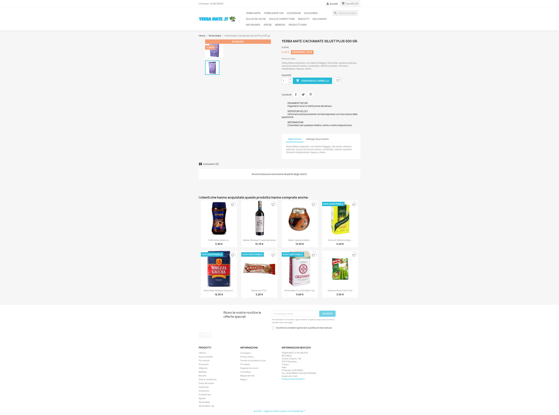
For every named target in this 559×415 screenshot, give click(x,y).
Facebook (202, 335)
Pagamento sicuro (249, 368)
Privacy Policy (247, 356)
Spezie (268, 24)
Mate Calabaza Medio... (299, 240)
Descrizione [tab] (294, 139)
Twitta (303, 94)
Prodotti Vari (297, 24)
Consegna (245, 353)
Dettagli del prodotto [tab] (317, 139)
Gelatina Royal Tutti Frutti (340, 290)
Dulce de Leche (256, 19)
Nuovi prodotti (206, 356)
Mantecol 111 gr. (259, 290)
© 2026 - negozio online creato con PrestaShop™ (279, 411)
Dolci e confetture (282, 19)
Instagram (208, 335)
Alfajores (311, 13)
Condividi (296, 94)
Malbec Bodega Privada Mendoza (259, 240)
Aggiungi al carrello (312, 80)
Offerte (202, 353)
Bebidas (280, 24)
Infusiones (253, 24)
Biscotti (303, 19)
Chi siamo (245, 364)
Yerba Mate (253, 13)
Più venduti (204, 360)
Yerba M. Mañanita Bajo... (340, 240)
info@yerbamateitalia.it (293, 379)
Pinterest (311, 94)
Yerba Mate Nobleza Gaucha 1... (219, 290)
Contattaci (245, 371)
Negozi (243, 379)
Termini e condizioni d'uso (253, 360)
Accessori (294, 13)
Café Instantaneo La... (219, 240)
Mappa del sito (247, 375)
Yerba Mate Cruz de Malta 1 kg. (299, 290)
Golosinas (320, 19)
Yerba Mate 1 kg (274, 13)
